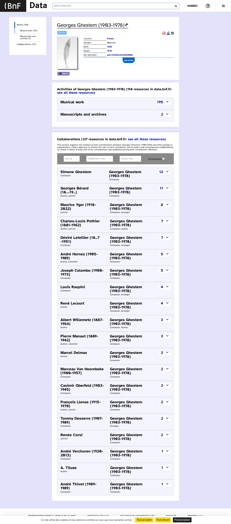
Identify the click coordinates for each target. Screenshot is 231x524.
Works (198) (22, 25)
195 (160, 102)
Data (38, 5)
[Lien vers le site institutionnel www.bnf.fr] (13, 6)
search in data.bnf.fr (62, 5)
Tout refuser (163, 519)
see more (128, 60)
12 (161, 172)
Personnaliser (182, 519)
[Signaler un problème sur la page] (126, 25)
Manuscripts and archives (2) (28, 37)
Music (65, 73)
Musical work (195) (28, 31)
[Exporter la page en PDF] (163, 34)
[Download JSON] (172, 34)
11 (161, 188)
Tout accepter (144, 519)
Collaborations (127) (26, 44)
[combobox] (116, 6)
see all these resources (75, 92)
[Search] (175, 5)
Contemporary (155, 159)
